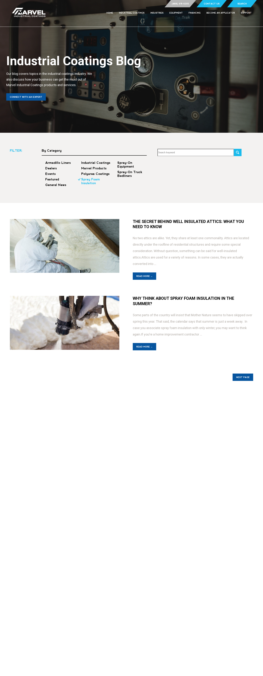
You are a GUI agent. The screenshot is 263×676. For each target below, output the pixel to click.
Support (246, 13)
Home (109, 13)
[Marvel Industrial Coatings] (28, 13)
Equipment (176, 13)
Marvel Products (93, 168)
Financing (195, 13)
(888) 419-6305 (180, 4)
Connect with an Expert (26, 97)
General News (55, 185)
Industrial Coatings (132, 13)
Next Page (243, 377)
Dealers (51, 168)
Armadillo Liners (58, 163)
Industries (157, 13)
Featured (52, 179)
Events (50, 174)
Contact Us (212, 4)
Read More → (144, 276)
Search (242, 4)
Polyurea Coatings (95, 174)
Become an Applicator (220, 13)
